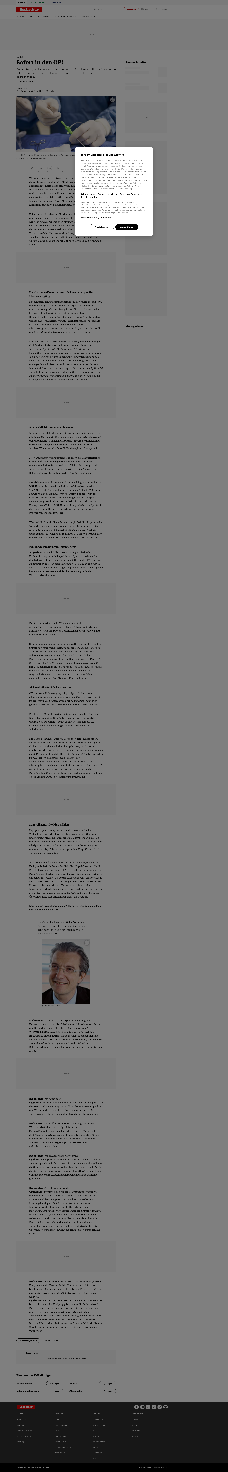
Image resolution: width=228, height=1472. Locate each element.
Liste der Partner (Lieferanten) (96, 217)
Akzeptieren (126, 227)
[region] (114, 191)
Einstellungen (102, 227)
